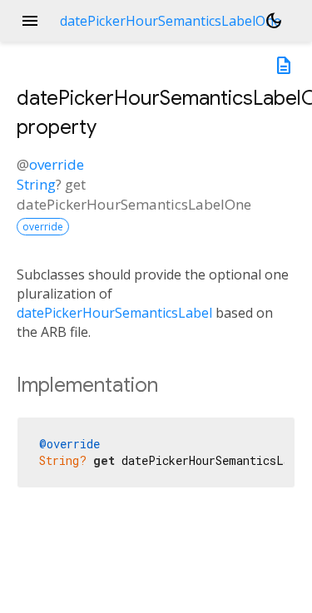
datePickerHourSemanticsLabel (114, 313)
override (56, 164)
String (36, 184)
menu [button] (30, 21)
